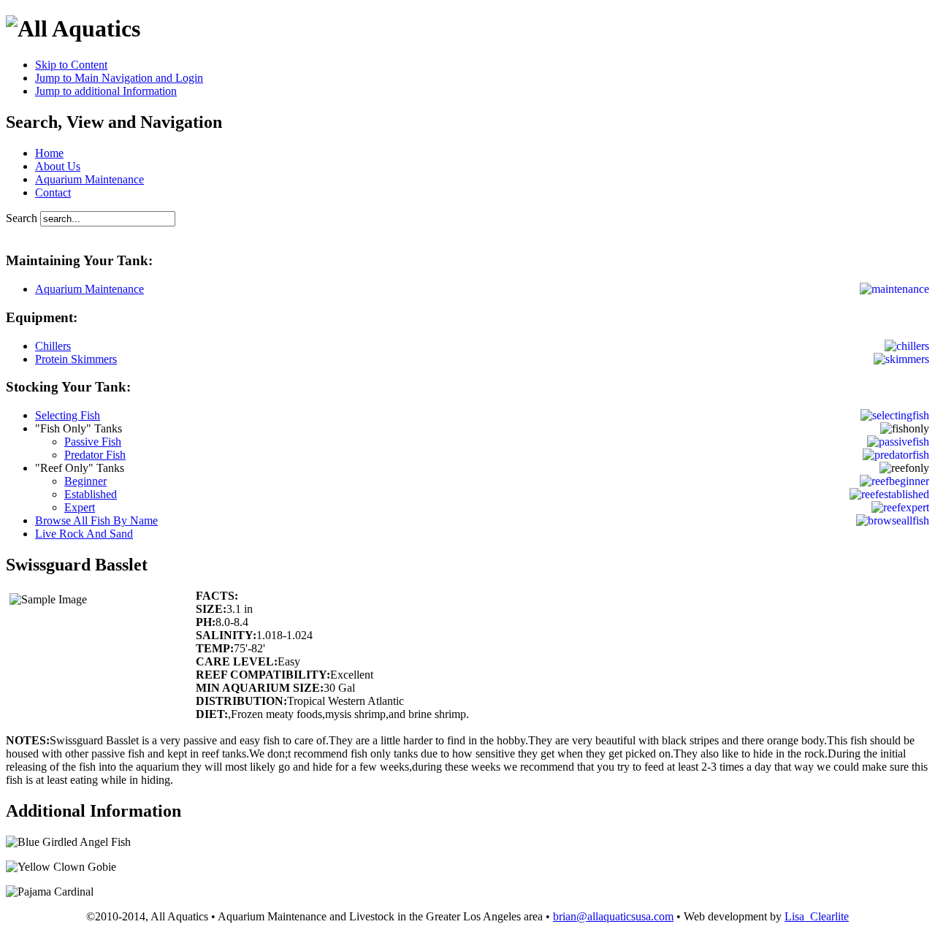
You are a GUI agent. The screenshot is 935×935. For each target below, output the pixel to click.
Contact (53, 192)
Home (49, 153)
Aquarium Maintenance (89, 179)
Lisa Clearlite (817, 916)
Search (23, 218)
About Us (57, 166)
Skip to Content (71, 64)
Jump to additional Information (106, 91)
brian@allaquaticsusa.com (613, 916)
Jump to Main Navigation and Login (119, 78)
